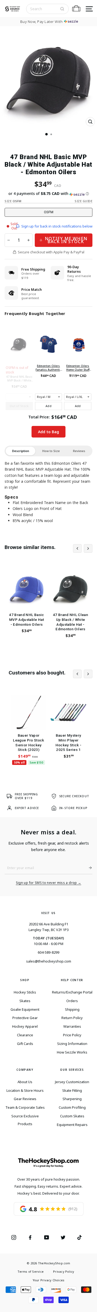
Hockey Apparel (25, 1026)
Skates (24, 1000)
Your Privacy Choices (48, 1280)
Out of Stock (19, 406)
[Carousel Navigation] (82, 548)
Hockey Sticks (25, 992)
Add (48, 406)
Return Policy (72, 1017)
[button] (48, 193)
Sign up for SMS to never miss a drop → (48, 883)
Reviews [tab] (79, 451)
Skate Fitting (72, 1090)
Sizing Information (72, 1043)
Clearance (25, 1035)
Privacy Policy (63, 1271)
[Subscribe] (88, 868)
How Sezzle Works (72, 1052)
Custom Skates (72, 1116)
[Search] (62, 9)
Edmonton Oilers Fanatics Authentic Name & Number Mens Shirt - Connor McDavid (48, 368)
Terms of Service (31, 1271)
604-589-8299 (48, 952)
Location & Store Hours (25, 1090)
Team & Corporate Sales (25, 1107)
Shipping (72, 1009)
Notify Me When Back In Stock (66, 240)
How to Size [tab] (51, 451)
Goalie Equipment (25, 1009)
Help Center (72, 980)
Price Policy (72, 1035)
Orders (72, 1000)
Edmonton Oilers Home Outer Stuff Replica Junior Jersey (77, 368)
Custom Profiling (72, 1107)
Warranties (72, 1026)
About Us (25, 1081)
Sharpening (72, 1098)
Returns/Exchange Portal (72, 992)
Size (13, 201)
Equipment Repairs (72, 1124)
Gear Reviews (25, 1098)
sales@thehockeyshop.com (48, 961)
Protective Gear (25, 1017)
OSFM (48, 212)
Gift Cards (25, 1043)
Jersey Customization (72, 1081)
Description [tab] (20, 451)
